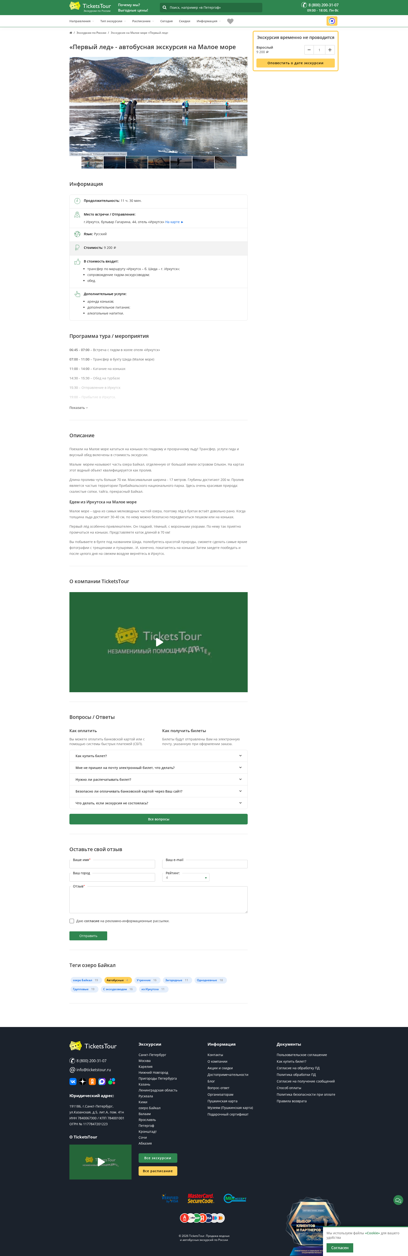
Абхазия (145, 1143)
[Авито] (111, 1081)
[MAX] (102, 1081)
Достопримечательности (228, 1074)
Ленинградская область (158, 1090)
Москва (145, 1060)
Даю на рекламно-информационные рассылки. (123, 921)
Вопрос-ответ (219, 1088)
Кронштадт (148, 1131)
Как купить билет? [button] (91, 756)
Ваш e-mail (174, 859)
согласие (91, 921)
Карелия (146, 1066)
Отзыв (79, 886)
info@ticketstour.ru (90, 1070)
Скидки (184, 21)
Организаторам (220, 1094)
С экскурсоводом (115, 989)
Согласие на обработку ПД (298, 1068)
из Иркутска (150, 989)
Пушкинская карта (223, 1101)
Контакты (215, 1054)
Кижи (143, 1102)
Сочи (143, 1137)
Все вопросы (158, 819)
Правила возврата (292, 1101)
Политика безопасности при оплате (306, 1094)
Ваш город (81, 873)
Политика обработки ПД (296, 1074)
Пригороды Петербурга (158, 1078)
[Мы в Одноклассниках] (92, 1081)
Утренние (144, 980)
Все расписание (158, 1171)
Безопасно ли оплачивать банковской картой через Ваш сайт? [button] (129, 791)
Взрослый (264, 47)
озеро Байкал (82, 980)
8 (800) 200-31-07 (91, 1060)
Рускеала (146, 1096)
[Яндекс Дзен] (82, 1081)
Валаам (145, 1114)
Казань (144, 1084)
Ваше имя (82, 859)
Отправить (88, 936)
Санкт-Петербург (152, 1054)
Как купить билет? (291, 1061)
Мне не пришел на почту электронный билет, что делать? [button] (125, 767)
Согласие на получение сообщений (306, 1081)
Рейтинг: (173, 873)
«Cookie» (372, 1233)
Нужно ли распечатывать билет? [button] (103, 779)
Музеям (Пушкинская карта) (230, 1107)
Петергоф (146, 1125)
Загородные (173, 980)
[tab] (158, 755)
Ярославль (147, 1119)
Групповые (81, 989)
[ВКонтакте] (72, 1081)
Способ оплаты (289, 1088)
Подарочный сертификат (228, 1114)
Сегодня (166, 21)
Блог (211, 1081)
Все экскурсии (157, 1158)
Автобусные (115, 980)
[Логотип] (90, 6)
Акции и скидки (220, 1068)
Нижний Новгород (153, 1072)
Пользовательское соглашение (302, 1054)
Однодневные (207, 980)
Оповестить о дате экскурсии (296, 63)
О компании (217, 1061)
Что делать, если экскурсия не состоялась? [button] (112, 803)
